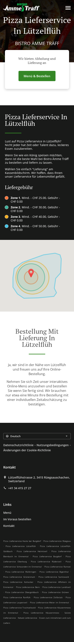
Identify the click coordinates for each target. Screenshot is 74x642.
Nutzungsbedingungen (53, 445)
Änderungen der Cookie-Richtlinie (27, 450)
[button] (68, 8)
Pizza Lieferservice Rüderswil (46, 561)
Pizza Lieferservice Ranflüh (16, 597)
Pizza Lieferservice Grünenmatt (19, 576)
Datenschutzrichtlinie (18, 445)
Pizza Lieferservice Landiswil (56, 587)
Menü (7, 513)
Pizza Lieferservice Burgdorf (47, 556)
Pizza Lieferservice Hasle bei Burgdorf (22, 541)
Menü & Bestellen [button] (37, 76)
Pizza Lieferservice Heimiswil (32, 551)
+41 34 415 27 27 (19, 488)
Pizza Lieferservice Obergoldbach (22, 592)
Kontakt (9, 526)
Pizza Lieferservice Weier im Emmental (49, 602)
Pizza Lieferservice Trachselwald (19, 607)
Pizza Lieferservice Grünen (55, 592)
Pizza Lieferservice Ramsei (57, 566)
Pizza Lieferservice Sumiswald (53, 576)
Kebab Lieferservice (28, 617)
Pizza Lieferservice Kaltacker (18, 582)
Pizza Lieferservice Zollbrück (48, 597)
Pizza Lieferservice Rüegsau (57, 541)
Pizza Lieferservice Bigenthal (54, 571)
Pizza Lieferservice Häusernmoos (41, 612)
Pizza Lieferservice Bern (28, 587)
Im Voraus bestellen (17, 519)
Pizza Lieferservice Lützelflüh (21, 546)
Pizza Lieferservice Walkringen (20, 571)
